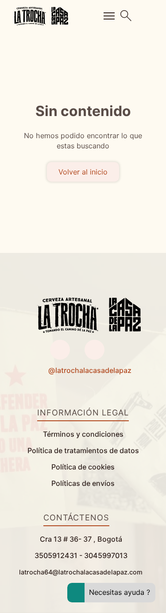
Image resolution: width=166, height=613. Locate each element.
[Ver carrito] (148, 16)
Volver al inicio (83, 171)
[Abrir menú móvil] (109, 15)
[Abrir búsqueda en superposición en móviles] (126, 15)
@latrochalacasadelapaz (89, 370)
